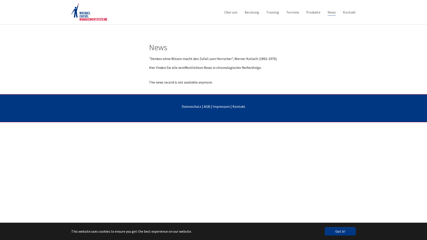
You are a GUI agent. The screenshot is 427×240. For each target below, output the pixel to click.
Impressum (221, 106)
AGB (207, 106)
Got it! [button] (340, 231)
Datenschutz (191, 106)
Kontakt (238, 106)
